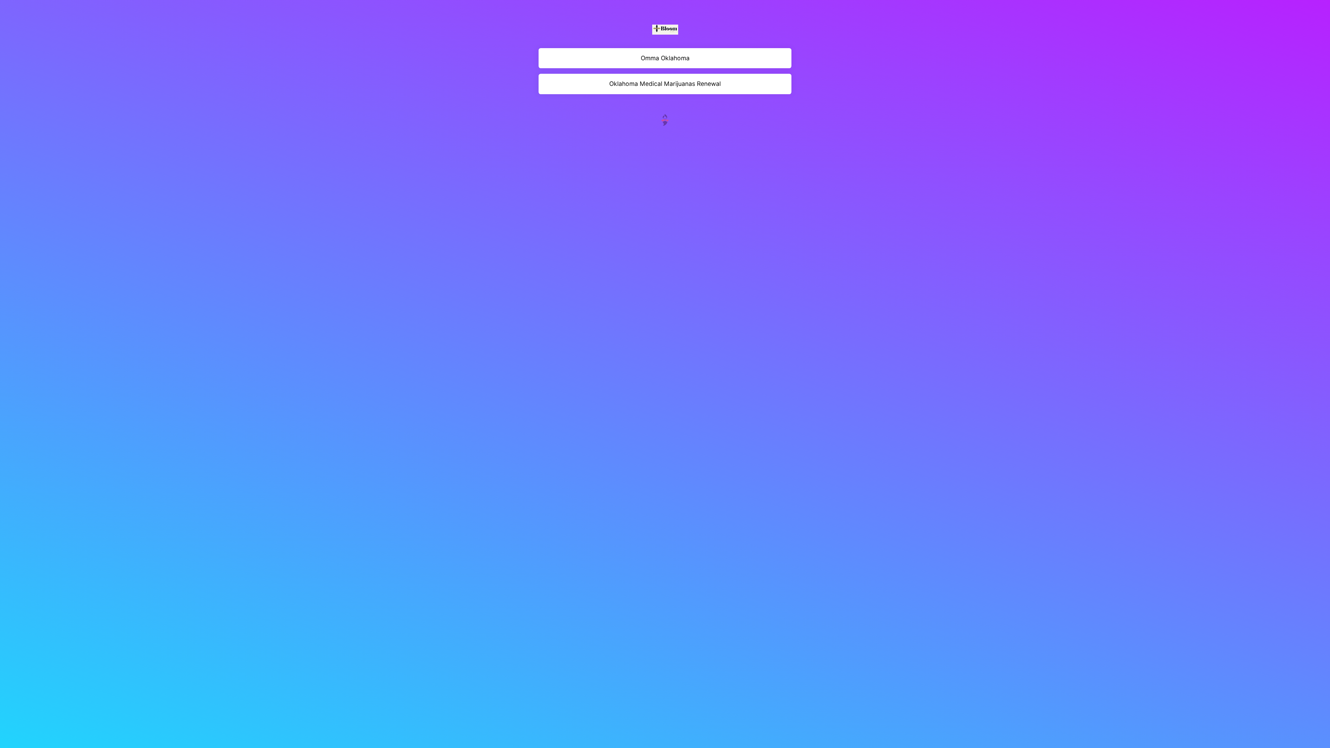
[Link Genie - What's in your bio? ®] (665, 119)
